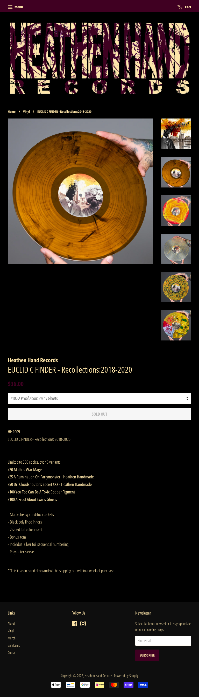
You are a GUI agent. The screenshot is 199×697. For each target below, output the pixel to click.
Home (12, 111)
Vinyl (26, 111)
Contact (12, 652)
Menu (18, 6)
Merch (12, 638)
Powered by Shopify (126, 675)
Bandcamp (14, 645)
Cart (187, 6)
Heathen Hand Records (98, 675)
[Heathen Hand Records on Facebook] (74, 624)
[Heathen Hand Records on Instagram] (83, 624)
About (11, 623)
